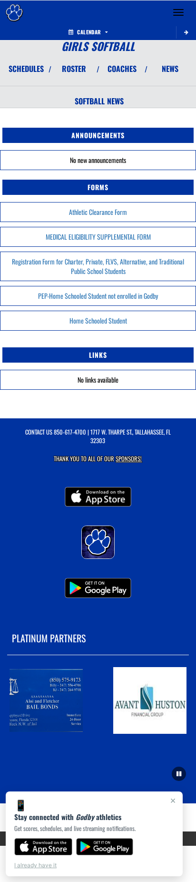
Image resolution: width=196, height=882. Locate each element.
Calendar (89, 32)
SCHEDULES (26, 68)
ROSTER (74, 68)
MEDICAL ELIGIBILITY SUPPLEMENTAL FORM (98, 237)
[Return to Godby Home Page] (14, 12)
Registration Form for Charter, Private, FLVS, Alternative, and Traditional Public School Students (98, 266)
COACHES (122, 68)
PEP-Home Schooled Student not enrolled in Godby (98, 296)
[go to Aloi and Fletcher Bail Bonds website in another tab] (46, 700)
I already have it (35, 865)
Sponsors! (129, 458)
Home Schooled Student (98, 320)
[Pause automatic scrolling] (179, 774)
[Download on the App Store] (43, 846)
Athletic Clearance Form (98, 212)
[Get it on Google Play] (105, 846)
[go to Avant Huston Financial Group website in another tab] (150, 700)
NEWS (170, 68)
